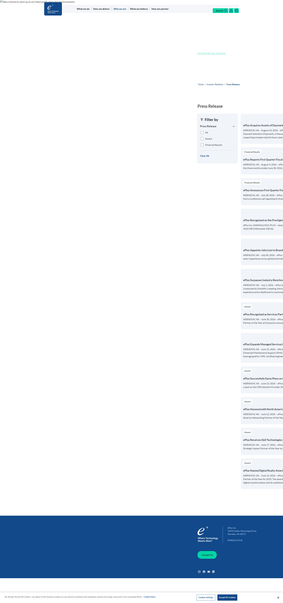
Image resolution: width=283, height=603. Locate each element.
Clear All (204, 155)
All (206, 132)
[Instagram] (199, 571)
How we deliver (101, 8)
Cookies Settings (206, 597)
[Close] (278, 597)
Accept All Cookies (227, 597)
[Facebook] (204, 571)
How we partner (160, 8)
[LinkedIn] (213, 571)
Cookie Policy (150, 597)
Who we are (119, 8)
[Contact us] (236, 10)
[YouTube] (208, 571)
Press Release (208, 126)
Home (201, 84)
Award (208, 138)
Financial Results (213, 144)
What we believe (139, 8)
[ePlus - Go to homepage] (53, 9)
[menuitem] (83, 9)
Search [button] (219, 10)
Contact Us (207, 554)
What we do (83, 8)
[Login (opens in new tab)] (231, 10)
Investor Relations (215, 84)
